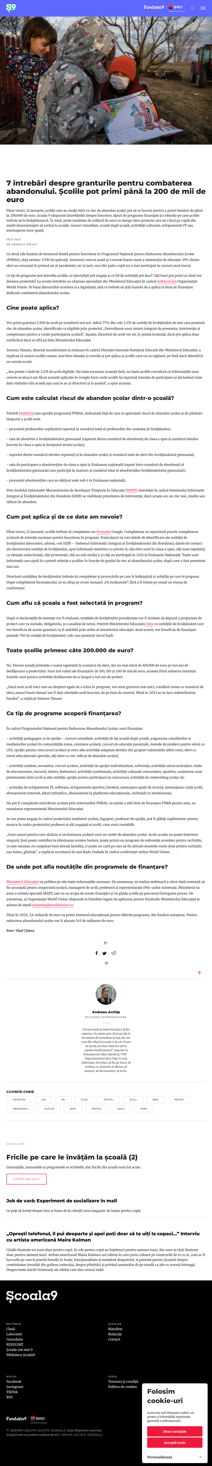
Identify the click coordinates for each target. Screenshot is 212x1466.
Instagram (14, 1387)
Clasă (10, 1329)
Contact (114, 1339)
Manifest (115, 1329)
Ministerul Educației (22, 882)
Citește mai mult (26, 1179)
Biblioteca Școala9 (20, 1355)
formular (103, 532)
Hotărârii (26, 413)
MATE (131, 490)
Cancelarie (14, 1339)
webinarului (167, 281)
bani (156, 1099)
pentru (109, 1099)
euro (84, 1099)
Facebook (13, 1381)
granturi (19, 1099)
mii (63, 1099)
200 (43, 1099)
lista (149, 624)
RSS (9, 1397)
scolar (49, 1108)
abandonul (21, 1108)
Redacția (115, 1334)
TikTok (12, 1392)
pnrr (144, 1108)
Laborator (14, 1334)
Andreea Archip (106, 1012)
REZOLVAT (14, 1344)
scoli (133, 1099)
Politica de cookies (122, 1387)
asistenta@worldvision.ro (52, 905)
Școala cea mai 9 (19, 1350)
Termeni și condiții (123, 1381)
